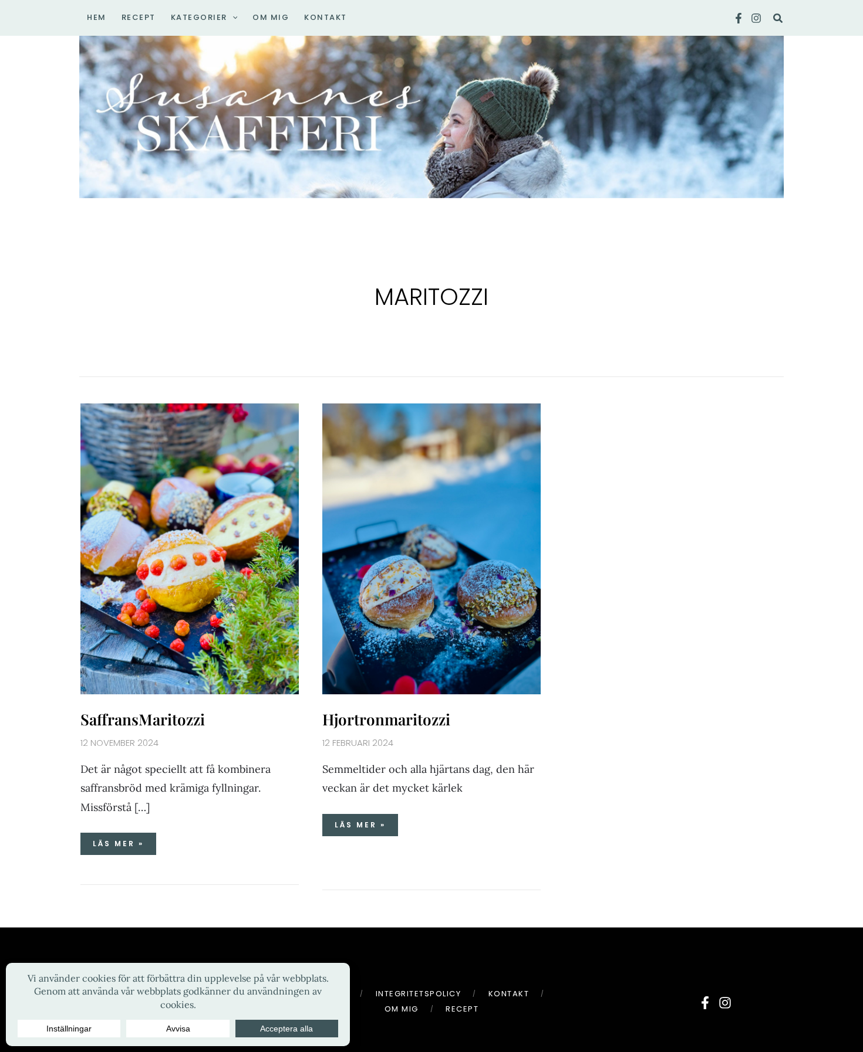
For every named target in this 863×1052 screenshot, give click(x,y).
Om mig (402, 1008)
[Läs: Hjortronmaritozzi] (431, 547)
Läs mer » (124, 841)
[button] (232, 17)
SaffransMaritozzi (142, 719)
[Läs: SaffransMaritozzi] (189, 547)
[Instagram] (756, 18)
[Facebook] (738, 18)
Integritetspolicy (418, 993)
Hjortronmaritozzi (386, 719)
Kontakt (509, 993)
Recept (462, 1008)
